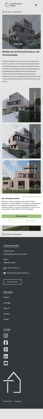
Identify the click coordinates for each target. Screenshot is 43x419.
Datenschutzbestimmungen (31, 196)
